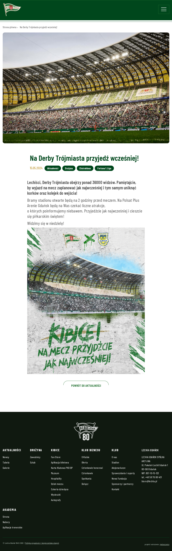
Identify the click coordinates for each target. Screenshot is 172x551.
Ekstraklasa (85, 168)
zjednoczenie (164, 544)
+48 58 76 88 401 (153, 477)
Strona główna (9, 27)
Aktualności (52, 168)
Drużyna (69, 168)
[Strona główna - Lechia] (12, 11)
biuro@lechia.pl (149, 481)
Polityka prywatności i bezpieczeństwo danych (42, 543)
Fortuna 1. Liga (104, 168)
